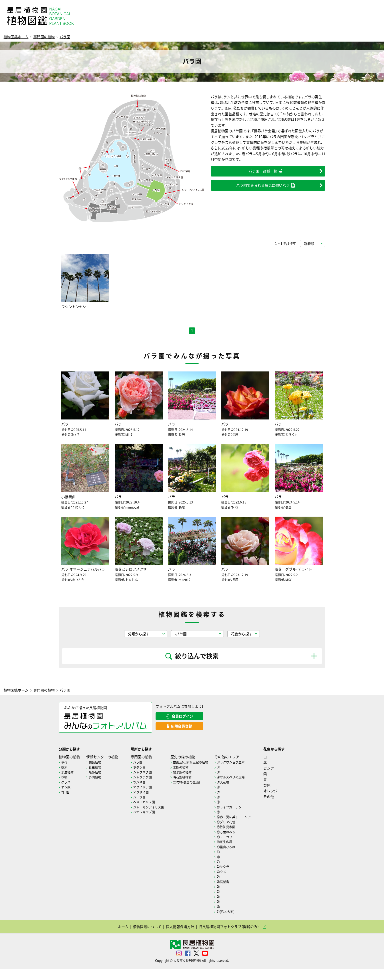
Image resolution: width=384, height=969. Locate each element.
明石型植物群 (182, 777)
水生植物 (67, 772)
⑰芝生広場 (224, 841)
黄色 (266, 785)
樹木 (64, 767)
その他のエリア (226, 756)
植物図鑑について (147, 926)
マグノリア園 (142, 787)
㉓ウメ (221, 871)
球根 (64, 777)
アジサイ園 (141, 792)
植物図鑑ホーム (16, 36)
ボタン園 (139, 767)
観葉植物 (95, 762)
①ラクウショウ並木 (231, 762)
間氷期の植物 (182, 772)
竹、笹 (65, 792)
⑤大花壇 (223, 782)
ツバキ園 (139, 782)
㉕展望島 (223, 881)
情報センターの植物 (102, 756)
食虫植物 (95, 767)
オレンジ (270, 790)
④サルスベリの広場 (231, 777)
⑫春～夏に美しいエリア (234, 817)
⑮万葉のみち (226, 832)
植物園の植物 (69, 756)
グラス (65, 782)
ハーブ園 (139, 797)
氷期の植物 (180, 767)
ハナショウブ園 (144, 812)
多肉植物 (95, 777)
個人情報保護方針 (180, 926)
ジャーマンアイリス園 (148, 807)
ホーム (123, 926)
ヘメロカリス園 (144, 802)
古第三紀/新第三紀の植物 (190, 762)
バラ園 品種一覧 (263, 171)
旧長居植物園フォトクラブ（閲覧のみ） (229, 926)
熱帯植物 (95, 772)
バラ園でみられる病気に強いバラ (263, 185)
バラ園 (65, 36)
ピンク (268, 768)
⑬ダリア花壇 (226, 822)
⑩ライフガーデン (229, 807)
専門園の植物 (44, 36)
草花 (64, 762)
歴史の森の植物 (182, 756)
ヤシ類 (65, 787)
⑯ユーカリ (224, 837)
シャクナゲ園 (142, 777)
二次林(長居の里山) (186, 782)
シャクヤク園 (142, 772)
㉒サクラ (223, 866)
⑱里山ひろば (226, 847)
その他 (268, 796)
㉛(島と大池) (225, 911)
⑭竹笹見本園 (226, 827)
